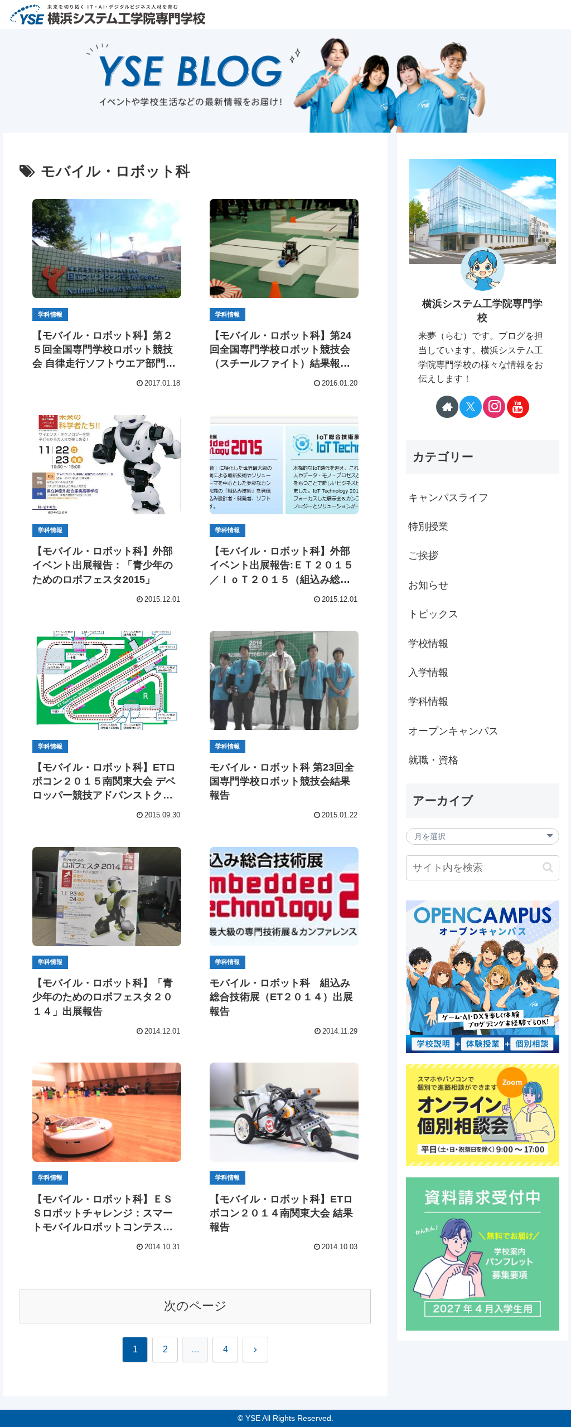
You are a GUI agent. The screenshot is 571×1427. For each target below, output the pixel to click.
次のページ (195, 1306)
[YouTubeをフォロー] (518, 407)
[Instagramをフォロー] (494, 407)
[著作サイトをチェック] (447, 407)
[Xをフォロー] (470, 407)
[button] (548, 867)
